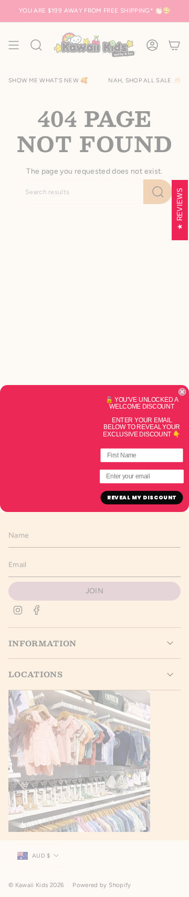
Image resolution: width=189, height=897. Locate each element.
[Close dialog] (182, 392)
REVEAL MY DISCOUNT (141, 497)
